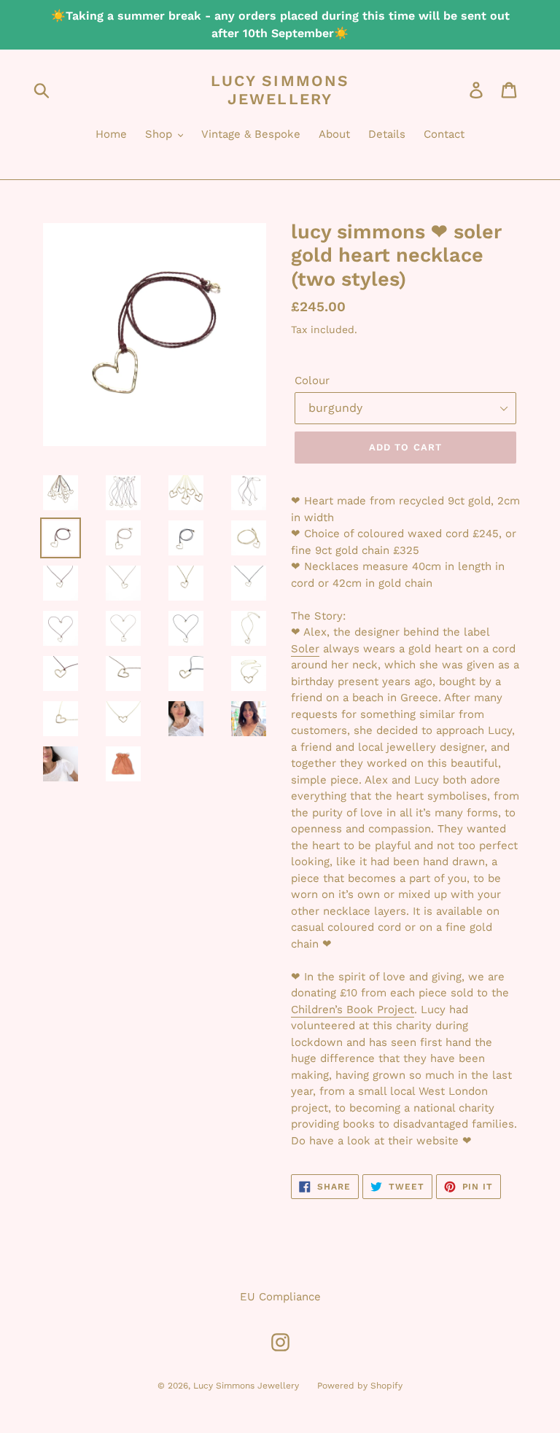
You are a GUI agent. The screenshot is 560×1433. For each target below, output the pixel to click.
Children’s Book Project (352, 1009)
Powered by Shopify (359, 1386)
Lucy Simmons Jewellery (280, 89)
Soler (305, 648)
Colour (312, 380)
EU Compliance (280, 1296)
